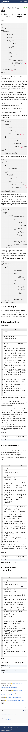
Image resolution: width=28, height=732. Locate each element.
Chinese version (7, 719)
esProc (2, 707)
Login (21, 1)
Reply (8, 8)
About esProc (3, 727)
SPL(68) (2, 20)
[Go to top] (22, 586)
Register (25, 1)
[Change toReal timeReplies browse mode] (23, 710)
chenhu (8, 7)
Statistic (16, 727)
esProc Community (8, 729)
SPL (8, 727)
